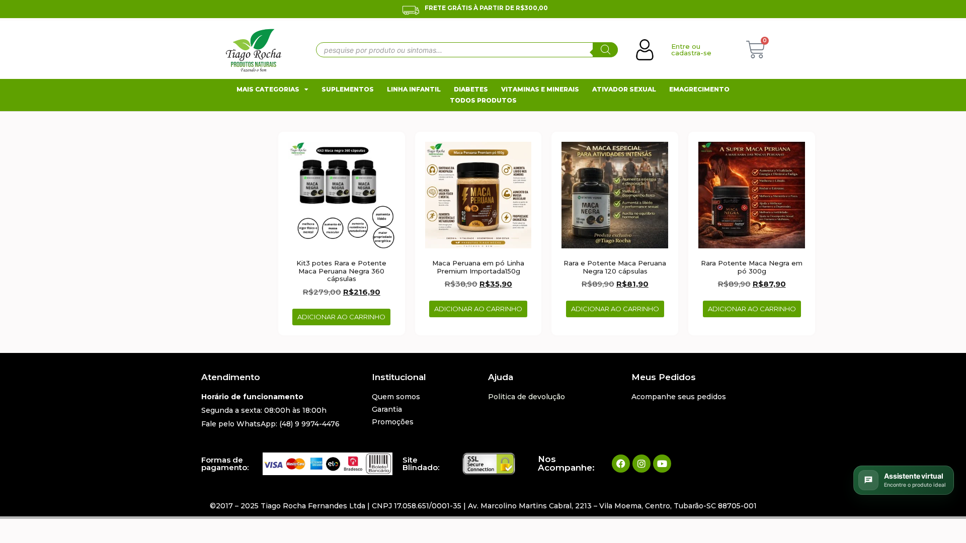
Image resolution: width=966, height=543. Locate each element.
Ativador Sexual (624, 89)
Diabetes (471, 89)
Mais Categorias (267, 89)
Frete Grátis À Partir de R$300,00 (486, 8)
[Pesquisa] (605, 49)
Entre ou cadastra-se (691, 49)
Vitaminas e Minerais (540, 89)
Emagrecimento (699, 89)
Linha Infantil (414, 89)
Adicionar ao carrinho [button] (341, 317)
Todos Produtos (483, 100)
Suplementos (347, 89)
